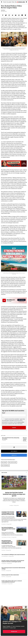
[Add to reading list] (25, 15)
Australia (22, 121)
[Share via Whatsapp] (9, 15)
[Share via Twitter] (6, 15)
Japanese (5, 117)
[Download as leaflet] (18, 15)
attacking (8, 330)
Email (3, 412)
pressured (16, 132)
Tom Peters (3, 10)
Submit (14, 427)
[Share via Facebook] (2, 15)
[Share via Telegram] (12, 15)
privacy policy (21, 422)
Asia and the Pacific (12, 462)
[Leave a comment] (22, 15)
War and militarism (5, 465)
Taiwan (9, 112)
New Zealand (4, 462)
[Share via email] (15, 15)
